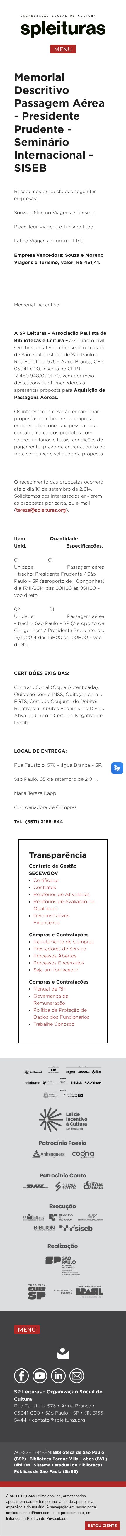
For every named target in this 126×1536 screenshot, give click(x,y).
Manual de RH (49, 988)
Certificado (46, 880)
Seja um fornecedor (55, 969)
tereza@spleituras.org (41, 510)
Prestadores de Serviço (59, 948)
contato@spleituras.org (58, 1419)
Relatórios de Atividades (61, 894)
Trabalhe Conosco (53, 1024)
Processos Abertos (54, 955)
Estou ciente (102, 1525)
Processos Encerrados (58, 962)
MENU (63, 49)
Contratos (44, 887)
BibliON (22, 1465)
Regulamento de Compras (63, 941)
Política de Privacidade (46, 1518)
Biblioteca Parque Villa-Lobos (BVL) (68, 1458)
